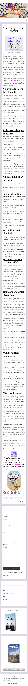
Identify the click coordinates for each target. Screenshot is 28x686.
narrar (19, 498)
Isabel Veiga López (14, 9)
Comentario (5, 547)
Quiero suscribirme (7, 602)
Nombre (5, 519)
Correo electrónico (7, 525)
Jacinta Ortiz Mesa (14, 80)
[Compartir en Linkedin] (15, 493)
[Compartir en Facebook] (4, 493)
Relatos (4, 596)
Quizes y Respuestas (8, 593)
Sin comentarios (17, 33)
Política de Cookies (21, 678)
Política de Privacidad (12, 678)
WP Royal (18, 683)
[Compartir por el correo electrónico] (19, 493)
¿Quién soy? (5, 587)
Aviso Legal (5, 678)
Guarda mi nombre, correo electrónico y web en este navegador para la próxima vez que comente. (13, 542)
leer (15, 498)
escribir (11, 498)
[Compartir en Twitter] (8, 493)
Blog (4, 590)
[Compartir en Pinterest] (12, 493)
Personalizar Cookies (7, 680)
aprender (5, 498)
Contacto (5, 599)
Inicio (4, 584)
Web (4, 532)
